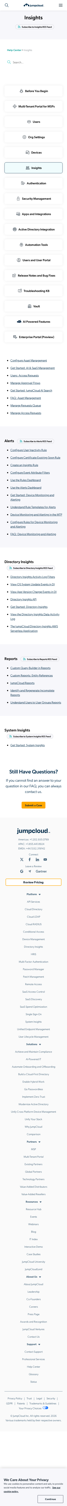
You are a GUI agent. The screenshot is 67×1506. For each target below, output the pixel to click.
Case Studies (34, 1254)
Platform (32, 894)
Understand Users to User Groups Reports (35, 702)
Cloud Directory (33, 909)
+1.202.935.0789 (39, 839)
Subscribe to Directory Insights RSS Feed (33, 567)
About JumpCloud (33, 1284)
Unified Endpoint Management (33, 1029)
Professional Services (33, 1359)
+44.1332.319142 (35, 848)
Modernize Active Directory (33, 1104)
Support (31, 1344)
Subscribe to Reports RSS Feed (42, 659)
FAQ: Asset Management (25, 398)
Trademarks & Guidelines (42, 1403)
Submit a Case (33, 805)
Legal (39, 1398)
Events (33, 1216)
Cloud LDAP (33, 916)
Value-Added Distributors (33, 1186)
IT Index (33, 1239)
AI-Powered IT (33, 1059)
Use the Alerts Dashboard (25, 487)
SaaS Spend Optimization (33, 1006)
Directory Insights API (23, 599)
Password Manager (33, 969)
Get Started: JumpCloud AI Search (31, 390)
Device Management (33, 939)
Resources (32, 1201)
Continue (50, 1499)
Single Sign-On (34, 1014)
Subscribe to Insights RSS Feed (37, 26)
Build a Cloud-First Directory (33, 1074)
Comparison (33, 1134)
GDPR (9, 1403)
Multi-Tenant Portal (34, 1156)
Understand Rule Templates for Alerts (33, 507)
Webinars (33, 1224)
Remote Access (33, 984)
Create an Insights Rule (24, 465)
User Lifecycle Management (33, 1036)
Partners (32, 1141)
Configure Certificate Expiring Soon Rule (35, 457)
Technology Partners (33, 1179)
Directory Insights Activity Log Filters (32, 577)
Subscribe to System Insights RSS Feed (32, 736)
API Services (33, 901)
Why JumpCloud (33, 1126)
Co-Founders (33, 1299)
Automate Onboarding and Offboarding (33, 1066)
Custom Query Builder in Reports (30, 668)
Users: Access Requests (24, 375)
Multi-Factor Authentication (33, 961)
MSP (33, 1149)
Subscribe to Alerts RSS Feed (38, 441)
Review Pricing (33, 882)
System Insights (33, 1021)
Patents (21, 1403)
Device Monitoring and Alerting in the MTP (36, 514)
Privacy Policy (15, 1398)
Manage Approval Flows (25, 383)
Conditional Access (33, 931)
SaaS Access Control (33, 991)
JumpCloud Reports (22, 683)
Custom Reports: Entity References (31, 675)
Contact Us (34, 1336)
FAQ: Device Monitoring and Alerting (33, 534)
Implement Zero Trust (33, 1096)
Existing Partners (33, 1164)
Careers (33, 1306)
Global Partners (33, 1171)
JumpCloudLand (33, 1269)
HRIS (33, 954)
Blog (33, 1231)
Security (51, 1398)
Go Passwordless (33, 1089)
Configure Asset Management (28, 360)
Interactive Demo (33, 1246)
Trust (29, 1398)
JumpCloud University (33, 1261)
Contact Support (34, 1351)
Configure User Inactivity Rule (28, 450)
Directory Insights (33, 946)
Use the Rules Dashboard (25, 480)
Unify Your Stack (33, 1119)
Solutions (31, 1044)
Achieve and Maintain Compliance (33, 1051)
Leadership (33, 1291)
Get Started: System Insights (27, 745)
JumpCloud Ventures (33, 1329)
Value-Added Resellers (33, 1194)
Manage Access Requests (25, 413)
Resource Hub (33, 1209)
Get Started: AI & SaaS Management (32, 368)
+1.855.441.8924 (35, 843)
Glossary (33, 1374)
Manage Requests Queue (25, 405)
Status (33, 1381)
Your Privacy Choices (30, 1408)
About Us (31, 1276)
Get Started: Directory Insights (28, 607)
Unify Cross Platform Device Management (33, 1111)
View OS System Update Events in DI (32, 584)
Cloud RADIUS (34, 924)
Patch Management (33, 976)
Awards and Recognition (33, 1321)
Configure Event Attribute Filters (30, 472)
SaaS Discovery (33, 999)
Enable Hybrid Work (33, 1081)
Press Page (33, 1314)
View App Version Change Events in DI (33, 592)
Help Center (14, 50)
